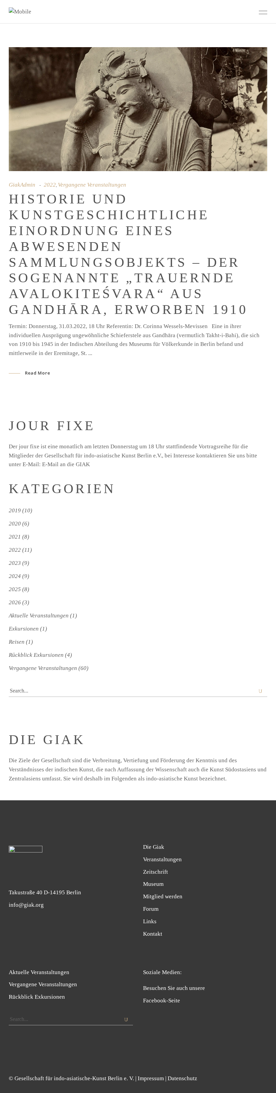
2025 (15, 589)
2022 (50, 185)
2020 (15, 523)
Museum (153, 884)
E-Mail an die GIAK (66, 464)
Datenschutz (182, 1078)
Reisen (17, 642)
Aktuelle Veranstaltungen (39, 615)
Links (150, 921)
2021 (15, 537)
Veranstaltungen (162, 859)
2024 (15, 576)
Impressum (151, 1078)
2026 (15, 602)
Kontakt (152, 934)
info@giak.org (26, 905)
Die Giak (153, 847)
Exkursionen (24, 628)
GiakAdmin (22, 185)
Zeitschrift (155, 872)
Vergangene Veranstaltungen (92, 185)
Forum (151, 909)
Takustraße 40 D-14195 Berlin (45, 892)
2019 (15, 510)
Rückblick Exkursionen (36, 655)
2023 (15, 563)
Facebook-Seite (161, 1000)
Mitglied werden (162, 896)
